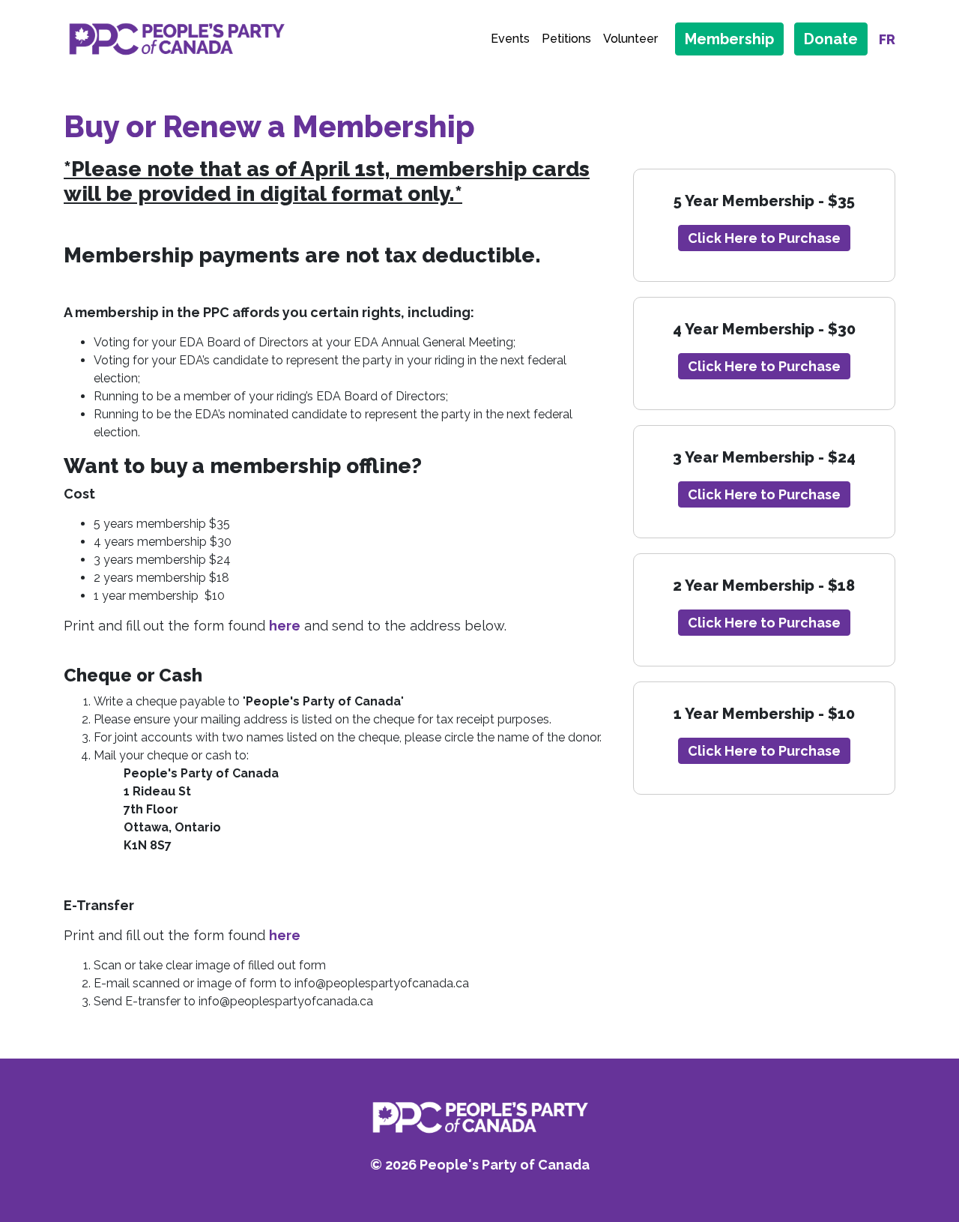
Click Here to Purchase (764, 238)
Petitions (566, 38)
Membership (729, 39)
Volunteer (630, 38)
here (284, 625)
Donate (831, 39)
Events (510, 38)
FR (887, 39)
